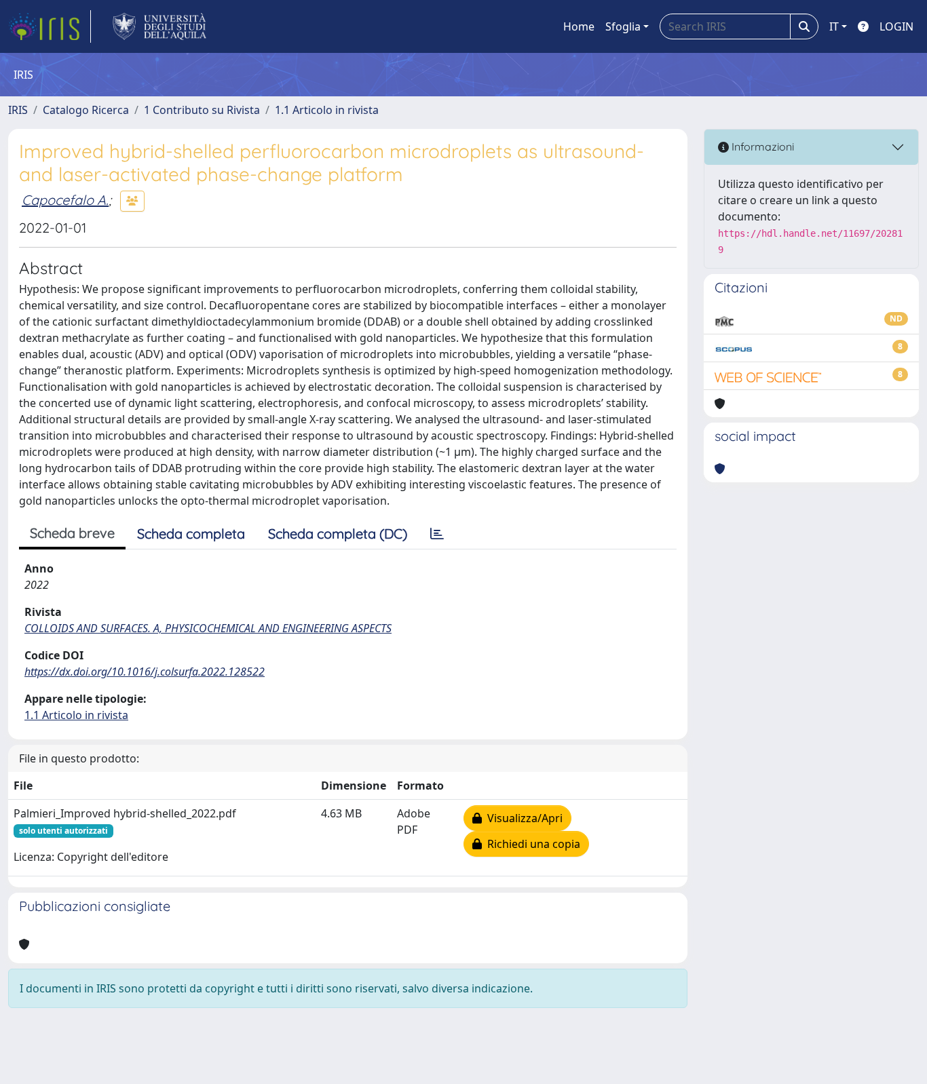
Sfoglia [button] (623, 26)
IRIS (18, 109)
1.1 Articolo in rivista (327, 109)
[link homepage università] (160, 26)
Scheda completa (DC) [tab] (337, 533)
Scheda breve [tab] (72, 532)
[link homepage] (49, 26)
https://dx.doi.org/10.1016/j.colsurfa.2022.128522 (144, 671)
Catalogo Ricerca (86, 109)
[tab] (437, 534)
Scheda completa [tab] (191, 533)
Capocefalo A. (65, 199)
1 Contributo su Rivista (202, 109)
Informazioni (761, 146)
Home (578, 26)
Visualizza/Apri (522, 818)
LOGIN (896, 26)
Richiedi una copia (531, 843)
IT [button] (834, 26)
